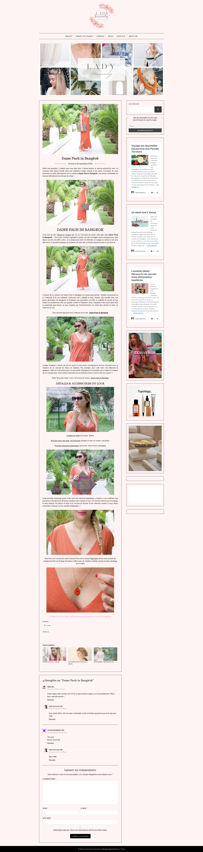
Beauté (68, 36)
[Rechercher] (158, 109)
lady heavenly (54, 706)
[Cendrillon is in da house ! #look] (80, 654)
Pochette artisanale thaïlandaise (67, 446)
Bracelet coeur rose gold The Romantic (66, 441)
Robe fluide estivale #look (104, 662)
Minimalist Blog (107, 849)
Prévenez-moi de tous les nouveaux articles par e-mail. (80, 830)
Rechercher (134, 104)
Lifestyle (121, 36)
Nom (45, 808)
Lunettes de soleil (73, 436)
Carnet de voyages (84, 36)
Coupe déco (145, 445)
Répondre (50, 700)
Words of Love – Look (51, 662)
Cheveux (100, 36)
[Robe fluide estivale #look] (105, 654)
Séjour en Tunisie (64, 235)
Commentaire (49, 779)
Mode (110, 36)
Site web (47, 818)
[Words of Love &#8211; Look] (54, 654)
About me (133, 36)
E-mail (84, 808)
